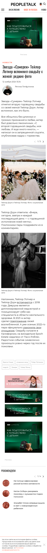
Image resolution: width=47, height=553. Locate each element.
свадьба (5, 367)
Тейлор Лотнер (25, 367)
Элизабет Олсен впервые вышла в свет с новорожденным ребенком (29, 506)
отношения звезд (22, 362)
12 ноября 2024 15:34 (12, 82)
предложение (18, 321)
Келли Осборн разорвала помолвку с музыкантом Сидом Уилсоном (28, 494)
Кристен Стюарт (8, 362)
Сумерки (14, 367)
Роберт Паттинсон (37, 362)
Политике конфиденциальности (12, 549)
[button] (43, 141)
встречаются (24, 302)
